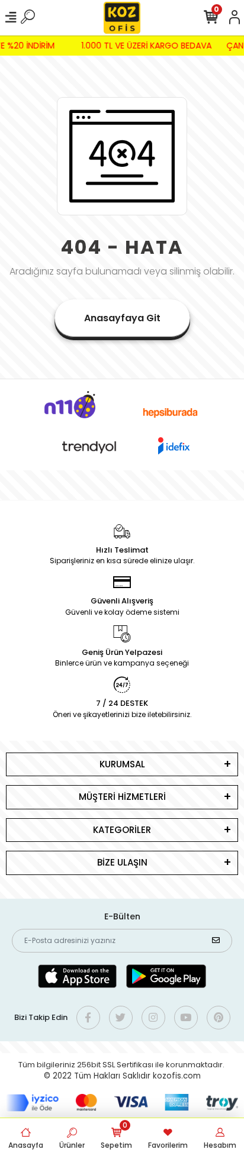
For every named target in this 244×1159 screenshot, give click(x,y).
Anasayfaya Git (122, 318)
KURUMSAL (122, 764)
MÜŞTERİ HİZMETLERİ (122, 796)
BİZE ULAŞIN (122, 862)
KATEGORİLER (122, 830)
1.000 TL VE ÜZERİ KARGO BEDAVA (148, 45)
